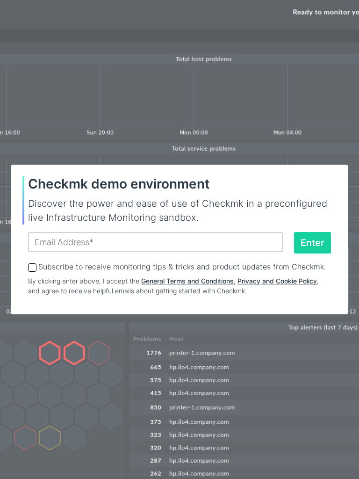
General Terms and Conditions (187, 281)
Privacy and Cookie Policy (277, 281)
